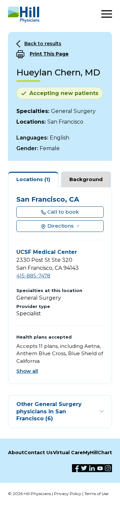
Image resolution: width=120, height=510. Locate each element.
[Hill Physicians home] (23, 15)
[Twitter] (84, 468)
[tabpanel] (60, 285)
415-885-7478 (33, 275)
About (16, 453)
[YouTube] (100, 468)
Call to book (63, 212)
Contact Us (38, 453)
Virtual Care (68, 453)
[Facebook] (76, 468)
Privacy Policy (67, 493)
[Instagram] (108, 468)
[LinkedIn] (92, 468)
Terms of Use (96, 493)
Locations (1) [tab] (33, 179)
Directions (60, 226)
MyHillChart (97, 453)
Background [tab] (86, 179)
